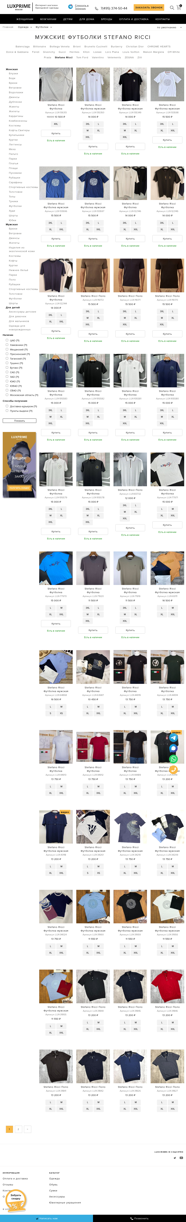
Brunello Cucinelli (95, 46)
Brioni (77, 46)
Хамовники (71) (18, 344)
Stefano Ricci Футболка (56, 106)
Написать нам (48, 1218)
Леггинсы (15, 144)
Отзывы (8, 1184)
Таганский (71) (18, 358)
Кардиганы (16, 116)
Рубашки (14, 177)
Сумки (53, 1190)
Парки (13, 158)
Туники (13, 201)
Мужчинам (48, 19)
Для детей (13, 307)
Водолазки (16, 92)
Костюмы (15, 125)
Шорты (13, 215)
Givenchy (49, 51)
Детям (67, 19)
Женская (12, 69)
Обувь (53, 1184)
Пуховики (15, 172)
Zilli (140, 57)
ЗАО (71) (14, 376)
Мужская (12, 224)
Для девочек (17, 316)
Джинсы (14, 97)
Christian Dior (135, 46)
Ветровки (15, 87)
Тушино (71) (16, 363)
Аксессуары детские (22, 311)
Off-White (174, 51)
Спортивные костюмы (23, 187)
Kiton (86, 51)
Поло (12, 279)
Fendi (35, 51)
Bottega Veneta (60, 46)
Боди (12, 78)
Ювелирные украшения (65, 1202)
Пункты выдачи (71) (21, 410)
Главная (8, 26)
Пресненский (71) (20, 354)
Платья (13, 163)
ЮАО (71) (15, 381)
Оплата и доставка (134, 19)
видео (176, 732)
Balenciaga (23, 46)
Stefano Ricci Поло (93, 295)
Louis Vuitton (131, 51)
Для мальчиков (19, 321)
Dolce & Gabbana (17, 51)
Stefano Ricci (64, 57)
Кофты (13, 260)
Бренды (106, 19)
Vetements (114, 57)
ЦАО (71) (14, 340)
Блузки (13, 73)
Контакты (162, 19)
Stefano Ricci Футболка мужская (93, 106)
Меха (12, 149)
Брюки (13, 82)
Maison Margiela (153, 51)
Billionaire (39, 46)
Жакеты (14, 106)
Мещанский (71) (19, 349)
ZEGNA (129, 57)
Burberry (116, 46)
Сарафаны (15, 182)
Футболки (42, 26)
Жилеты (14, 111)
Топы (12, 196)
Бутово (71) (16, 367)
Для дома (86, 19)
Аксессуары (57, 1196)
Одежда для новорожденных (20, 327)
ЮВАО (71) (16, 385)
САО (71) (14, 372)
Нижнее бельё (18, 270)
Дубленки (15, 101)
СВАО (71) (15, 390)
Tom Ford (82, 57)
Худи (12, 210)
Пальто (13, 153)
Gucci (62, 51)
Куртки (13, 139)
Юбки (12, 220)
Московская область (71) (24, 395)
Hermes (75, 51)
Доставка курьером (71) (23, 406)
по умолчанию (166, 27)
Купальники (16, 134)
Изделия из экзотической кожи (22, 249)
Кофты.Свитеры (19, 130)
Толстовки (16, 191)
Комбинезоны (18, 120)
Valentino (98, 57)
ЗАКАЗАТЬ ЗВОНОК (149, 7)
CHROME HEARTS (159, 46)
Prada (47, 57)
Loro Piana (112, 51)
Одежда (23, 26)
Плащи (13, 168)
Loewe (97, 51)
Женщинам (24, 19)
